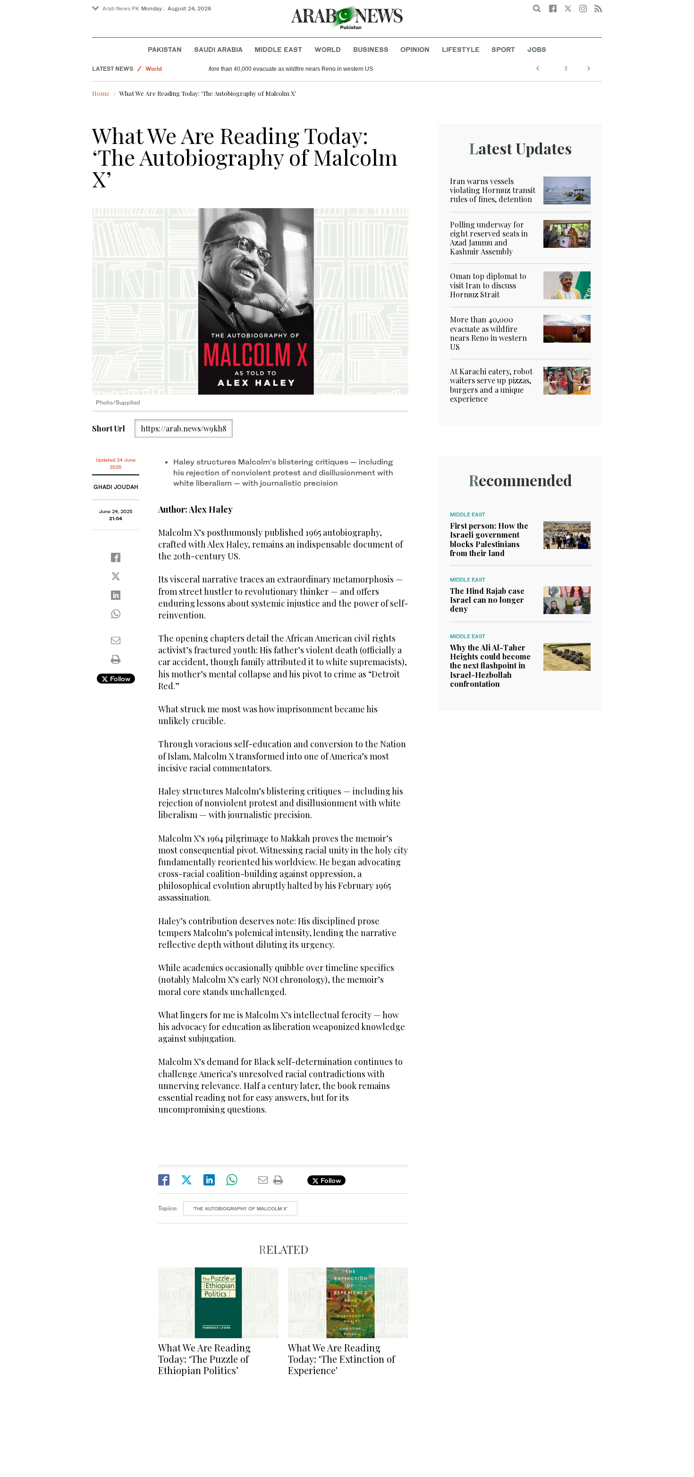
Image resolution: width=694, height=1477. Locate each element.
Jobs (536, 49)
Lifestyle (461, 49)
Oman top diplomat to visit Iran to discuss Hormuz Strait (488, 285)
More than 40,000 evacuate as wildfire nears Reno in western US (296, 69)
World (327, 49)
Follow (119, 679)
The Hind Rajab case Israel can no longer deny (487, 600)
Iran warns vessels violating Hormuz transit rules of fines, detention (492, 190)
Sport (503, 49)
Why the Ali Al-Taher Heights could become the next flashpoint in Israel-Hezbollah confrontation (490, 665)
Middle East (278, 49)
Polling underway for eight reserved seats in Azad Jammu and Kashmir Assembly (489, 238)
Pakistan (165, 49)
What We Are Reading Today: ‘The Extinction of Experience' (341, 1358)
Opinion (415, 49)
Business (371, 49)
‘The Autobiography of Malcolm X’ (240, 1208)
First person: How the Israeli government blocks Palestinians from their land (489, 539)
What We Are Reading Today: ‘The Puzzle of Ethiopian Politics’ (204, 1358)
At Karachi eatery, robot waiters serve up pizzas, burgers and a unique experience (491, 385)
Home (101, 93)
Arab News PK (120, 8)
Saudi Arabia (218, 49)
